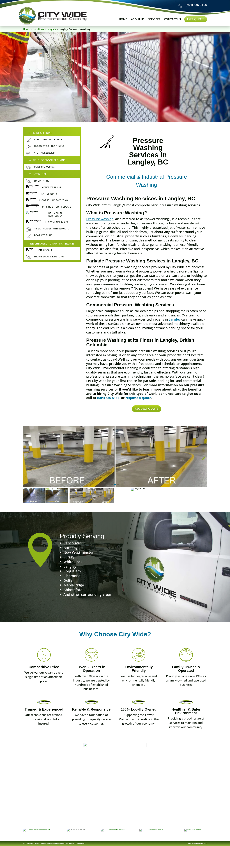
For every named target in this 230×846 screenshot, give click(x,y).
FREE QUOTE (195, 19)
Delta (67, 580)
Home (123, 19)
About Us (137, 19)
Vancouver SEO (200, 843)
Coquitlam (72, 571)
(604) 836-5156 (196, 5)
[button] (112, 484)
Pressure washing (99, 219)
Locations (38, 29)
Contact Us (172, 19)
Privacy (156, 822)
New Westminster (78, 552)
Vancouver (72, 543)
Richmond (71, 575)
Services (154, 19)
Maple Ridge (73, 585)
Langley (51, 29)
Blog (124, 822)
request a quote (138, 398)
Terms (139, 822)
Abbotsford (72, 589)
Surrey (68, 557)
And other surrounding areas (87, 594)
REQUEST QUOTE (146, 409)
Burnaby (70, 547)
